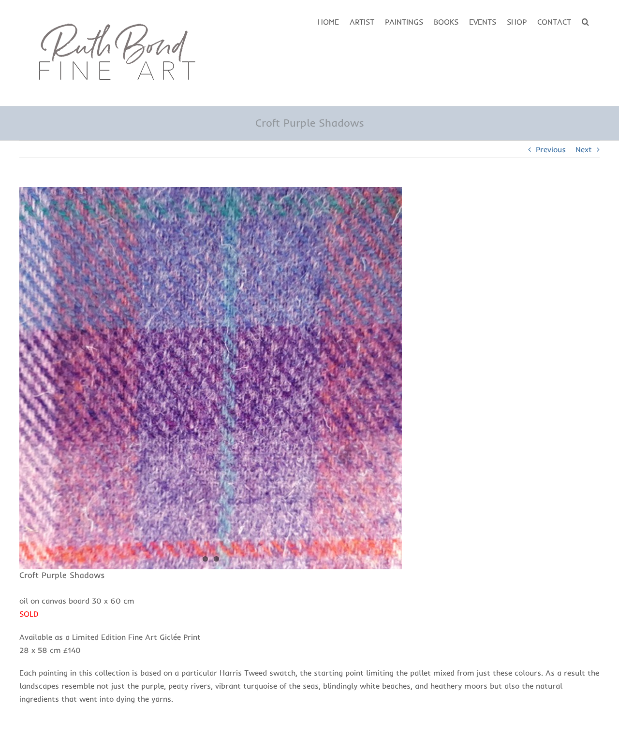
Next (583, 149)
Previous (551, 149)
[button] (585, 21)
